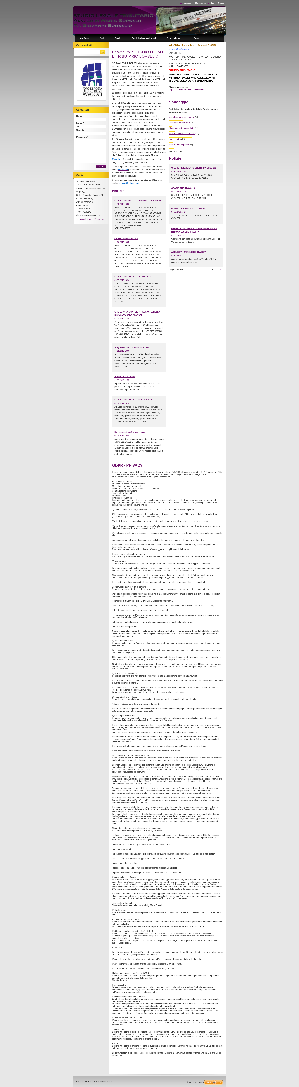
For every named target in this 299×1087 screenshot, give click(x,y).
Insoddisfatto (175, 139)
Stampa (221, 3)
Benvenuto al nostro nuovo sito (129, 432)
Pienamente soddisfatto (179, 122)
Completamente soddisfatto (181, 117)
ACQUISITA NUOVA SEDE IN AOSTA (131, 347)
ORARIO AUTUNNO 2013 (126, 238)
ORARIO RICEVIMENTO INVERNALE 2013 (134, 400)
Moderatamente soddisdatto (181, 128)
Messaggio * (82, 137)
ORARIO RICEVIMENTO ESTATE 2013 (132, 277)
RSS (212, 3)
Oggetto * (80, 130)
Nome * (79, 116)
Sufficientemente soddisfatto (182, 133)
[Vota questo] (176, 121)
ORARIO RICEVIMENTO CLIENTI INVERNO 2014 (137, 200)
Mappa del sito (200, 3)
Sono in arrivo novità (124, 376)
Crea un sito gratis (195, 1082)
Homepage (187, 3)
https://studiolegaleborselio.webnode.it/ (186, 89)
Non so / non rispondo (179, 144)
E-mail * (80, 123)
